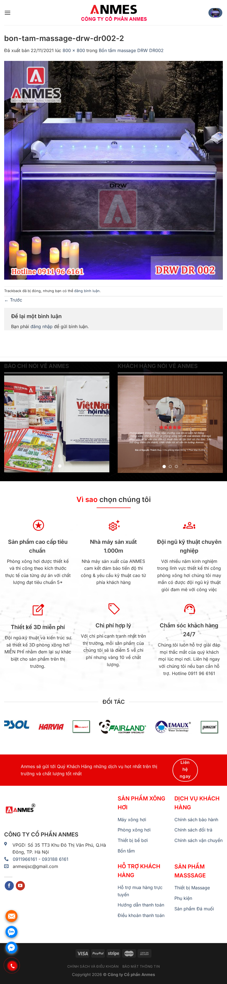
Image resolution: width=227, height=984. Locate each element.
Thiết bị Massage (192, 887)
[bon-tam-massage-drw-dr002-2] (113, 169)
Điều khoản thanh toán (141, 915)
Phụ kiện (183, 898)
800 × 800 (74, 50)
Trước (13, 300)
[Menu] (7, 12)
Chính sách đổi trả (193, 830)
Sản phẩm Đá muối (194, 908)
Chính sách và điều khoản (93, 966)
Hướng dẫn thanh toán (141, 905)
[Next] (100, 424)
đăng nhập (41, 326)
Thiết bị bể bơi (133, 840)
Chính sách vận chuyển (198, 840)
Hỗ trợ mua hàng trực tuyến (140, 891)
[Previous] (13, 424)
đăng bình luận (87, 291)
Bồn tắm (126, 851)
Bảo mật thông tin (141, 966)
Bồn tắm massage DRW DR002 (131, 50)
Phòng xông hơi (134, 830)
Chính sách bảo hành (196, 819)
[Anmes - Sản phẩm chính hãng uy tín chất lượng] (113, 13)
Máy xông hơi (132, 819)
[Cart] (215, 12)
